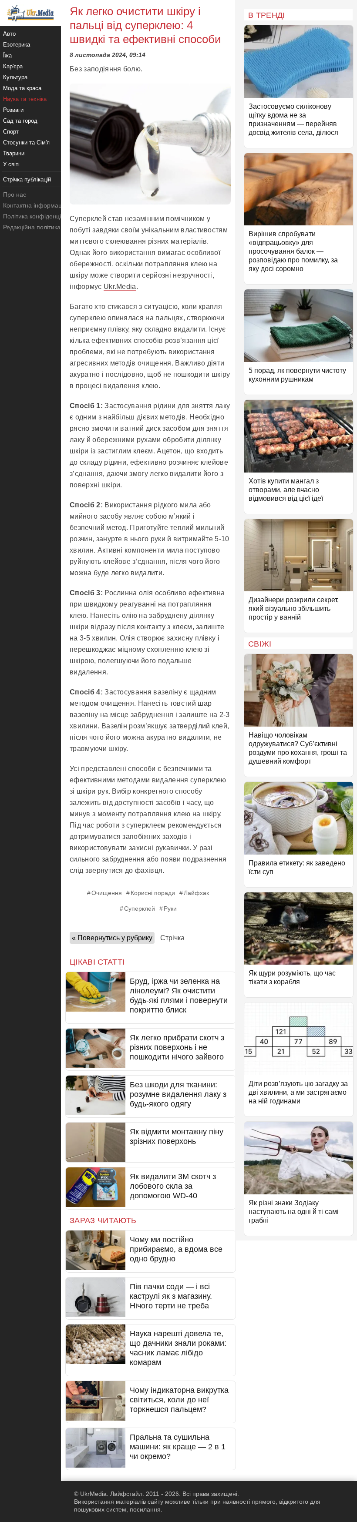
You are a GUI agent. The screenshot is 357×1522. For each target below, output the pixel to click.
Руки (170, 908)
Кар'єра (13, 66)
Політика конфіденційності (40, 216)
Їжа (7, 55)
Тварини (13, 153)
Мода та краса (22, 88)
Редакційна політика (32, 227)
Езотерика (16, 44)
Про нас (14, 194)
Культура (15, 77)
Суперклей (139, 908)
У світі (11, 164)
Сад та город (20, 120)
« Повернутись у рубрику (112, 938)
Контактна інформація (35, 205)
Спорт (11, 131)
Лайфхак (196, 892)
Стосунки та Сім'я (26, 142)
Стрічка (172, 938)
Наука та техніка (25, 99)
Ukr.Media (120, 286)
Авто (9, 33)
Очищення (106, 892)
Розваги (13, 110)
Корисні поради (153, 892)
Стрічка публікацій (27, 179)
